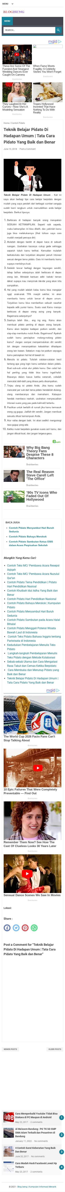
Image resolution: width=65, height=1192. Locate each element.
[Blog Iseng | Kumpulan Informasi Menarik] (14, 12)
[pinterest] (25, 927)
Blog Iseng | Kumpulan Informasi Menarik (37, 1187)
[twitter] (16, 927)
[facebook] (7, 927)
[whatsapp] (34, 927)
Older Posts (55, 1049)
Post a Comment (28, 149)
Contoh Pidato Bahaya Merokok (28, 536)
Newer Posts (10, 1049)
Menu (7, 21)
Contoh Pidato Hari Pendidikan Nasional (32, 599)
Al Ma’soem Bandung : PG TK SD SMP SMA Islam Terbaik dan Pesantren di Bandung (35, 1133)
